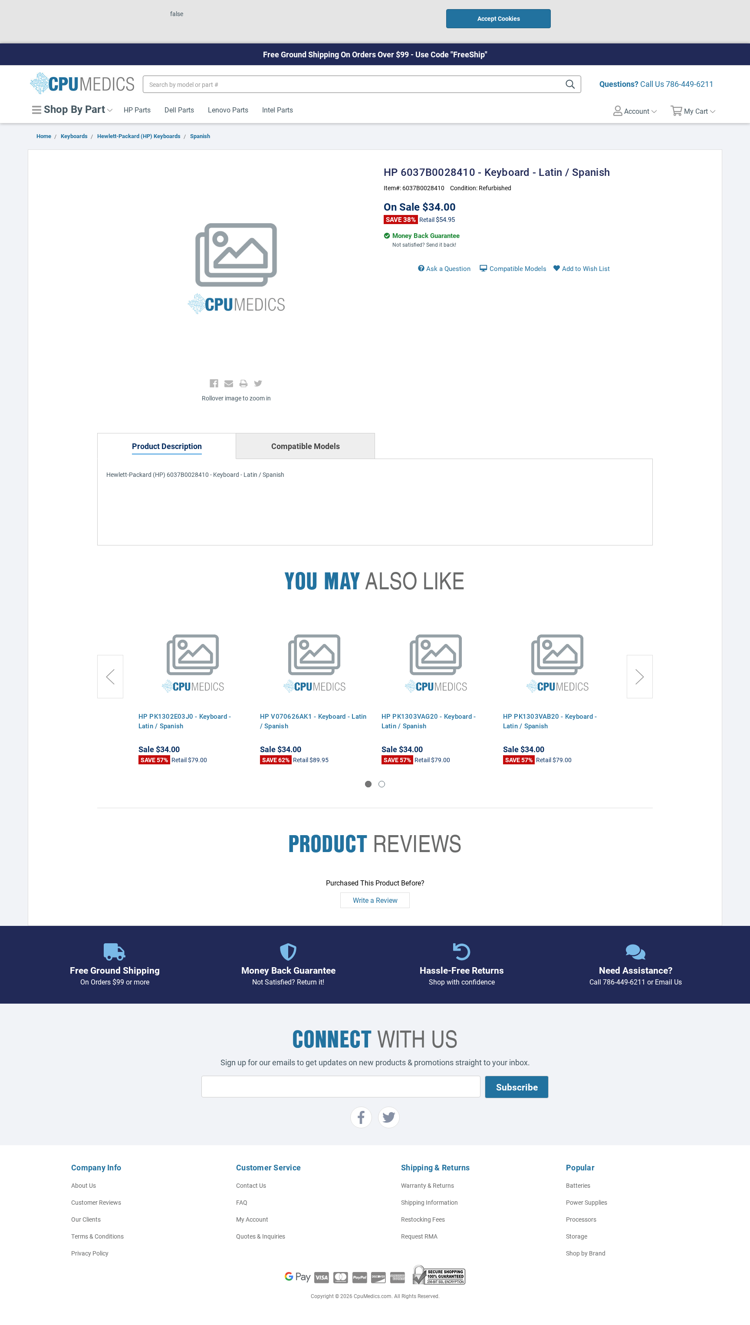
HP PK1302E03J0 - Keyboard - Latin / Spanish (184, 721)
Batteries (578, 1185)
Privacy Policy (90, 1253)
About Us (83, 1185)
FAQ (241, 1202)
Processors (581, 1219)
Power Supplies (586, 1202)
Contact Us (251, 1185)
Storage (576, 1236)
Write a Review (375, 900)
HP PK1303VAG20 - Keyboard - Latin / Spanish (429, 721)
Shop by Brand (585, 1253)
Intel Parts (277, 109)
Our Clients (86, 1219)
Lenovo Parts (228, 109)
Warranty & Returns (427, 1185)
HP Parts (137, 109)
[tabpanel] (192, 689)
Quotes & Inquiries (260, 1236)
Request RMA (419, 1236)
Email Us (668, 981)
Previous (110, 676)
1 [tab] (368, 784)
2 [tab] (381, 784)
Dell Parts (179, 109)
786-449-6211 (690, 84)
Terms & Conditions (97, 1236)
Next (640, 676)
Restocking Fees (423, 1219)
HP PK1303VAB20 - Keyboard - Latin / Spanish (550, 721)
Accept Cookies (498, 18)
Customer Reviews (96, 1202)
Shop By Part (73, 109)
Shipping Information (429, 1202)
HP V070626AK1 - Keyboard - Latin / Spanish (313, 721)
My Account (252, 1219)
